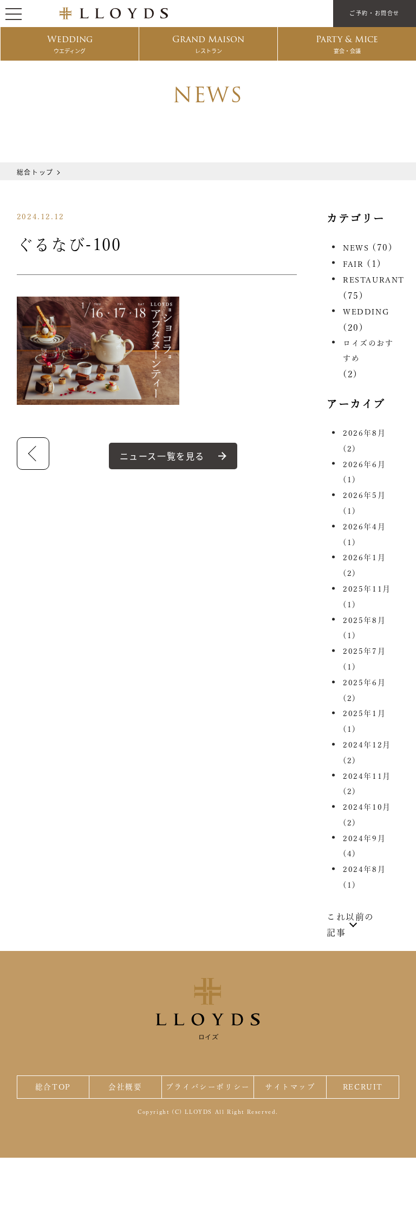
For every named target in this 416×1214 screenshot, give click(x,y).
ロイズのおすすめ (368, 351)
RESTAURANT (374, 280)
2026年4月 (364, 534)
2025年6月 (364, 690)
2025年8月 (364, 628)
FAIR (353, 264)
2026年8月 (364, 440)
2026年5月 (364, 503)
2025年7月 (364, 659)
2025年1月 (364, 721)
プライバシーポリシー (208, 1087)
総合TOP (53, 1087)
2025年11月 (367, 596)
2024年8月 (364, 877)
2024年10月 (367, 814)
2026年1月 (364, 565)
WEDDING (366, 312)
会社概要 (125, 1087)
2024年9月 (364, 846)
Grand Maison (208, 43)
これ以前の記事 (350, 925)
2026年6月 (364, 472)
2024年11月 (367, 784)
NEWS (356, 248)
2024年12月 (367, 752)
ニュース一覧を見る (162, 455)
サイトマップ (290, 1087)
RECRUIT (363, 1087)
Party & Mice (347, 43)
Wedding (70, 43)
